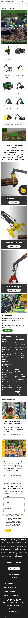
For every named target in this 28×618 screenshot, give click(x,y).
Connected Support (20, 354)
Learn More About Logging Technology (13, 434)
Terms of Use (22, 602)
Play (15, 134)
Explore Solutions (14, 246)
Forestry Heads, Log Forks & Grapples (19, 389)
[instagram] (7, 599)
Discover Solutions (14, 290)
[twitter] (14, 599)
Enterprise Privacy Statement (14, 514)
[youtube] (20, 599)
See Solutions (14, 202)
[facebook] (10, 599)
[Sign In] (26, 1)
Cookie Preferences (14, 608)
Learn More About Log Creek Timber (13, 475)
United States (14, 611)
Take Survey (14, 577)
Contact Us (19, 605)
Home (2, 8)
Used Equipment (19, 386)
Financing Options (7, 386)
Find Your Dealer (19, 357)
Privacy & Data (6, 602)
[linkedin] (17, 599)
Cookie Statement (10, 605)
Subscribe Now (14, 568)
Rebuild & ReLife (19, 355)
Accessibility (14, 602)
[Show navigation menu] (2, 1)
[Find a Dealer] (23, 1)
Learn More (7, 330)
